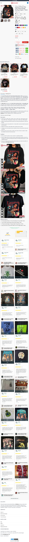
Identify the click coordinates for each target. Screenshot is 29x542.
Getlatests (2, 113)
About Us (2, 512)
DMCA (2, 523)
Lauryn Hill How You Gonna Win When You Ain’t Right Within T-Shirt (13, 225)
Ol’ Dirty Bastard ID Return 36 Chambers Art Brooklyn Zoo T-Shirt (24, 75)
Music (23, 5)
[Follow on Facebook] (12, 0)
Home (16, 5)
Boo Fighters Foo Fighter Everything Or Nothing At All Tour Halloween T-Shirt (9, 263)
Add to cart (19, 42)
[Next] (12, 11)
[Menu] (1, 3)
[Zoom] (1, 17)
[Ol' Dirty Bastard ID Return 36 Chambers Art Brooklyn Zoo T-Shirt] (24, 67)
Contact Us (2, 525)
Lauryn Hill (18, 58)
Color (16, 23)
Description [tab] (3, 93)
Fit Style (16, 11)
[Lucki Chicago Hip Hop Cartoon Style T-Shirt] (4, 83)
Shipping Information (4, 526)
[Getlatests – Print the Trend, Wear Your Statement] (14, 3)
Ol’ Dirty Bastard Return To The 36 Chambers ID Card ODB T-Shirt (13, 220)
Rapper (20, 58)
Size (16, 29)
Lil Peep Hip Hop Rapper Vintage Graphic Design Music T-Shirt (12, 223)
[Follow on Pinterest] (15, 0)
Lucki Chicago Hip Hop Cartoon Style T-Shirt (4, 89)
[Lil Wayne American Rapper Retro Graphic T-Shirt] (14, 67)
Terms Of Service (3, 516)
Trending (19, 5)
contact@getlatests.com (9, 142)
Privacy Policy (3, 515)
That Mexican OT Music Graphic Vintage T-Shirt (4, 74)
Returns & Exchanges (4, 513)
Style (16, 15)
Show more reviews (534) (14, 498)
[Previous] (1, 11)
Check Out (25, 42)
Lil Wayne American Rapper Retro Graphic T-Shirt (14, 74)
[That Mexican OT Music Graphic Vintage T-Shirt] (4, 67)
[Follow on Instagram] (13, 0)
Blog (1, 521)
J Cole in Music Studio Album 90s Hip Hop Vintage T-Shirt (11, 222)
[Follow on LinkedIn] (16, 0)
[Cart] (27, 3)
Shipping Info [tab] (8, 93)
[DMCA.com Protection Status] (14, 539)
